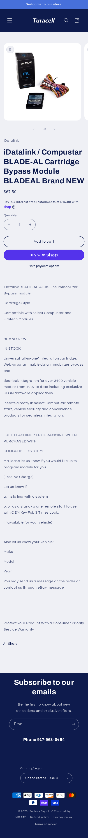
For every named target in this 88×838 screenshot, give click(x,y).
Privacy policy (62, 817)
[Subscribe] (73, 724)
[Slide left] (34, 129)
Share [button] (13, 643)
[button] (9, 20)
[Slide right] (54, 129)
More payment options (44, 266)
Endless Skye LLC (41, 811)
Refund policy (39, 817)
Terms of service (46, 824)
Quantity (10, 215)
